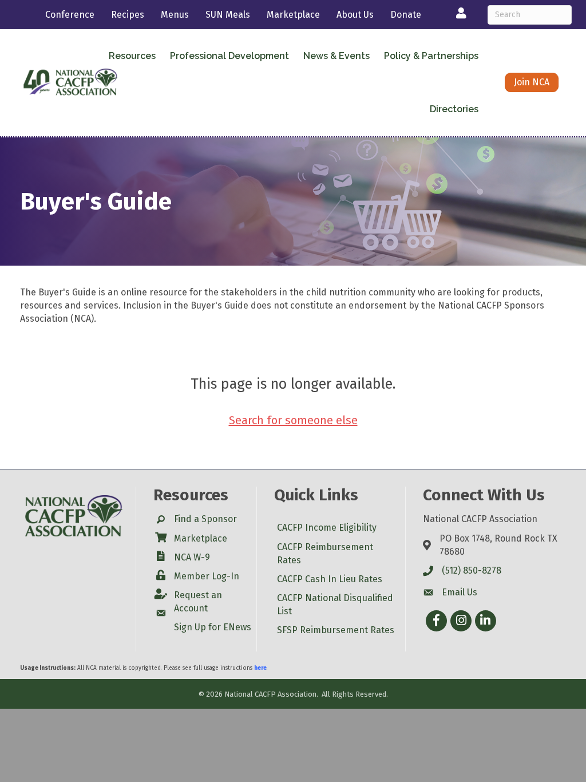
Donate (405, 14)
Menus (175, 14)
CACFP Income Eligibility (327, 527)
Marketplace (293, 14)
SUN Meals (227, 14)
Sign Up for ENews (212, 627)
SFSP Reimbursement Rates (335, 630)
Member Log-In (206, 576)
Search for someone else (293, 420)
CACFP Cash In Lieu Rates (329, 579)
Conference (69, 14)
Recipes (127, 14)
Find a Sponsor (205, 519)
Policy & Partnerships (431, 55)
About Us (355, 14)
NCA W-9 (192, 557)
